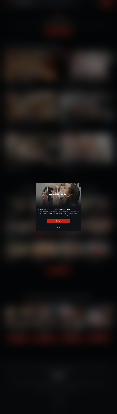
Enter (58, 221)
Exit (58, 227)
